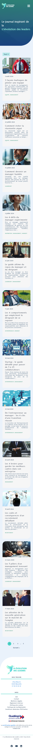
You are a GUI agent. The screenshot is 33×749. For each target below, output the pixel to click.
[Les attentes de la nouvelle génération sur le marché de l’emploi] (16, 598)
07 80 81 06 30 (16, 686)
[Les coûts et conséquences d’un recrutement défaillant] (16, 498)
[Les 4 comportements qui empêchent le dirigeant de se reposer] (16, 298)
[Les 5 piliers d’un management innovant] (16, 549)
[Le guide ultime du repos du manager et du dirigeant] (16, 250)
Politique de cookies (16, 705)
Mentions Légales (16, 701)
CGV (16, 697)
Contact (16, 699)
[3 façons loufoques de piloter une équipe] (16, 65)
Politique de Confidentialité (16, 707)
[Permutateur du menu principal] (28, 6)
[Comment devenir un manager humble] (16, 157)
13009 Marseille (16, 684)
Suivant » (16, 648)
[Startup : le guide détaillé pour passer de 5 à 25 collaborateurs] (16, 347)
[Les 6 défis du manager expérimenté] (16, 202)
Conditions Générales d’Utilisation (16, 709)
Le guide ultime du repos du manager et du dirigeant (15, 267)
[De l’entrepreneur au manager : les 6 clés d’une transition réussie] (16, 398)
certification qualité (9, 725)
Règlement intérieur (16, 703)
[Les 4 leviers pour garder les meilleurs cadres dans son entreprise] (16, 449)
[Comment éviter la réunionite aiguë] (16, 111)
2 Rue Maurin (16, 682)
